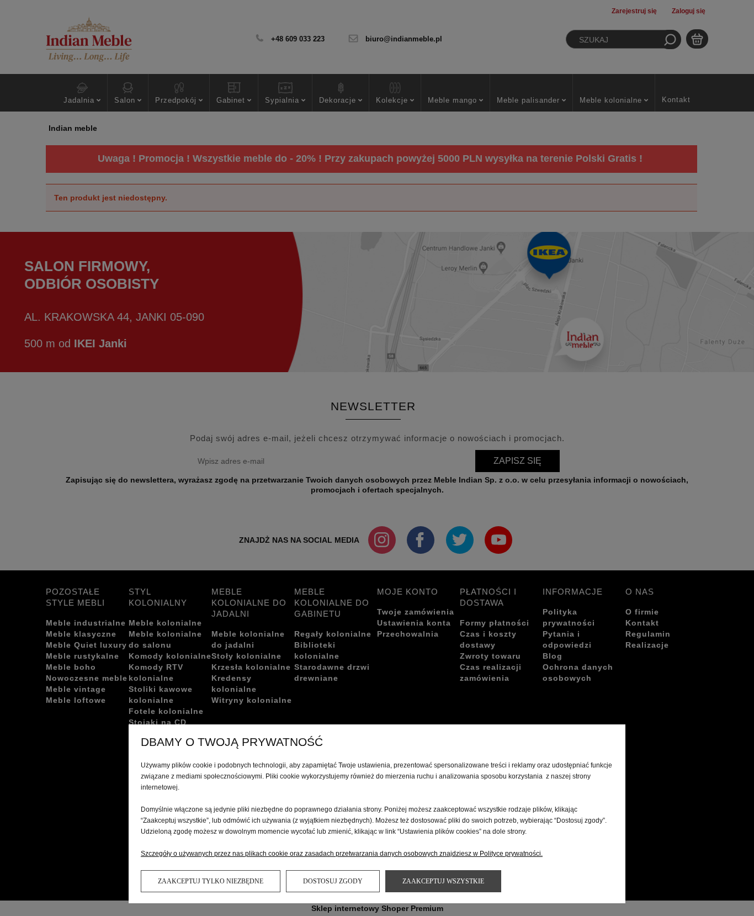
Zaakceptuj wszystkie (443, 881)
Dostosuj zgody (333, 881)
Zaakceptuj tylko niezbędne (210, 881)
